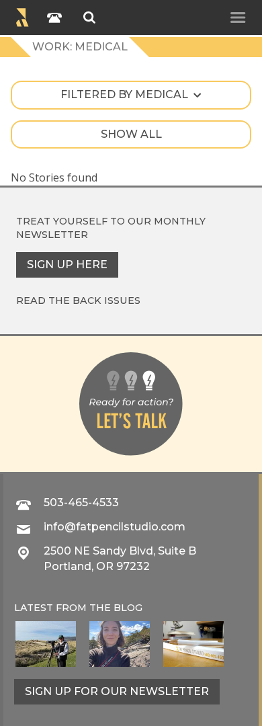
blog (128, 608)
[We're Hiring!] (193, 644)
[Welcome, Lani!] (119, 644)
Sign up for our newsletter (117, 691)
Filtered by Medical (124, 94)
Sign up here (67, 264)
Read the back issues (78, 300)
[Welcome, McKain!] (45, 644)
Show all (131, 134)
